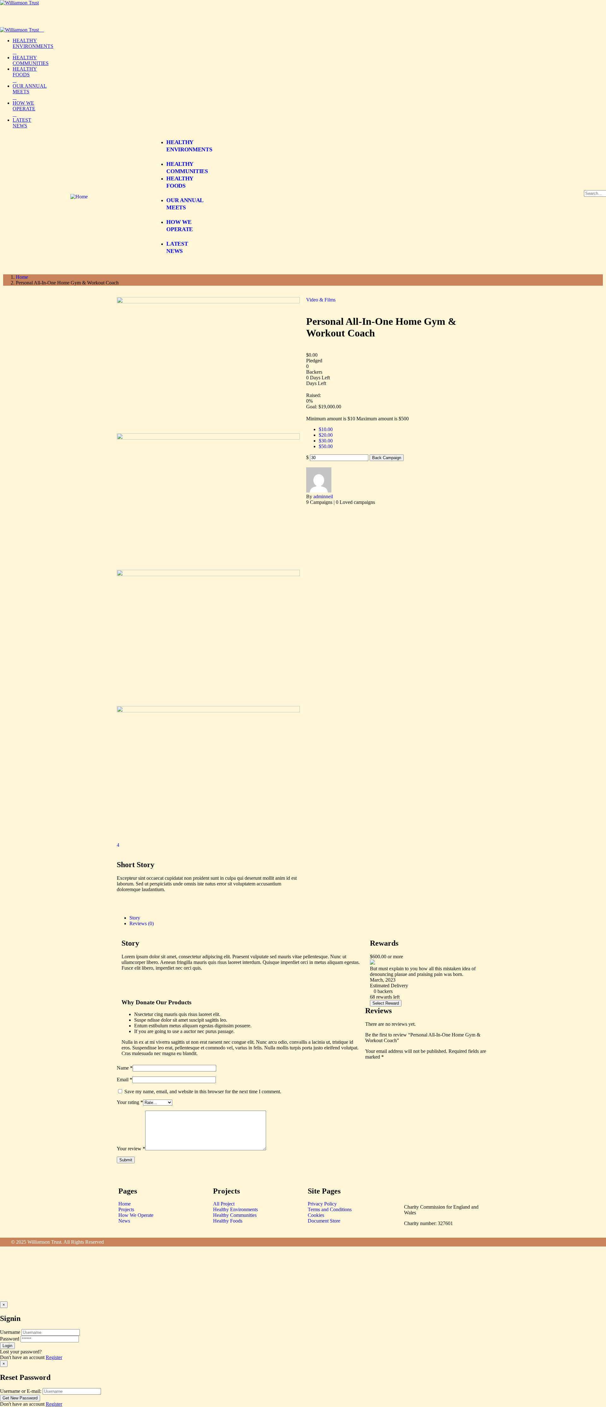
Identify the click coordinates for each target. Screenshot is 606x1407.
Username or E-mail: (20, 1391)
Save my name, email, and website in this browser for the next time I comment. (202, 1091)
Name (125, 1068)
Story (134, 917)
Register (54, 1357)
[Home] (79, 196)
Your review (131, 1148)
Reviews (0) (141, 923)
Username (10, 1332)
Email (124, 1079)
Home (22, 277)
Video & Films (321, 299)
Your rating (130, 1102)
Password (9, 1338)
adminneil (323, 496)
